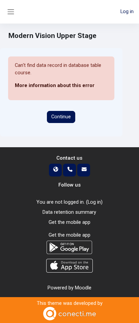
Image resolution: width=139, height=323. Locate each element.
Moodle (83, 288)
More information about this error (54, 85)
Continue (61, 117)
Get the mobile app (69, 222)
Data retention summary (69, 212)
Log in (127, 11)
